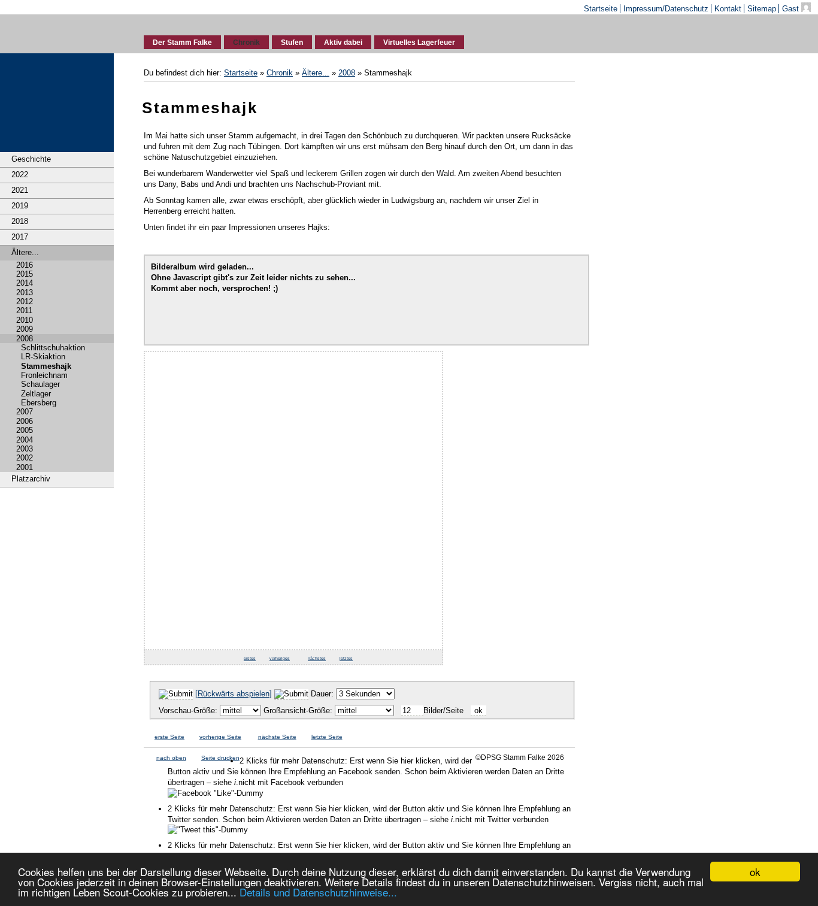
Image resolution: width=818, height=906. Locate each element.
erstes (250, 658)
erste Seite (169, 737)
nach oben (171, 758)
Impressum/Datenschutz (665, 8)
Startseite (600, 8)
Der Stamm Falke (182, 42)
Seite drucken (220, 758)
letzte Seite (327, 737)
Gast (791, 8)
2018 (19, 221)
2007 (24, 411)
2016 (24, 264)
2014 (24, 282)
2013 (24, 292)
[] (233, 693)
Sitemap (761, 8)
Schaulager (40, 384)
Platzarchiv (30, 478)
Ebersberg (38, 402)
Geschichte (31, 158)
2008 (24, 338)
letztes (346, 658)
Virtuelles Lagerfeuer (419, 42)
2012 (24, 301)
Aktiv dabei (343, 42)
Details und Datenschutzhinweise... (318, 891)
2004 (24, 439)
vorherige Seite (220, 737)
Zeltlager (36, 393)
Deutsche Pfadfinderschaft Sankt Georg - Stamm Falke (57, 32)
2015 (24, 273)
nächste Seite (277, 737)
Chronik (246, 42)
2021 (19, 190)
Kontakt (727, 8)
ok (755, 871)
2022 (19, 174)
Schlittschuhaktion (53, 347)
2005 (24, 430)
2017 (19, 236)
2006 (24, 421)
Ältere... (25, 252)
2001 (24, 467)
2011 (24, 310)
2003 (24, 448)
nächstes (317, 658)
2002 (24, 457)
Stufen (292, 42)
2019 (19, 205)
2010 (24, 320)
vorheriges (279, 658)
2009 (24, 329)
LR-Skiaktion (43, 356)
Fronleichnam (44, 375)
